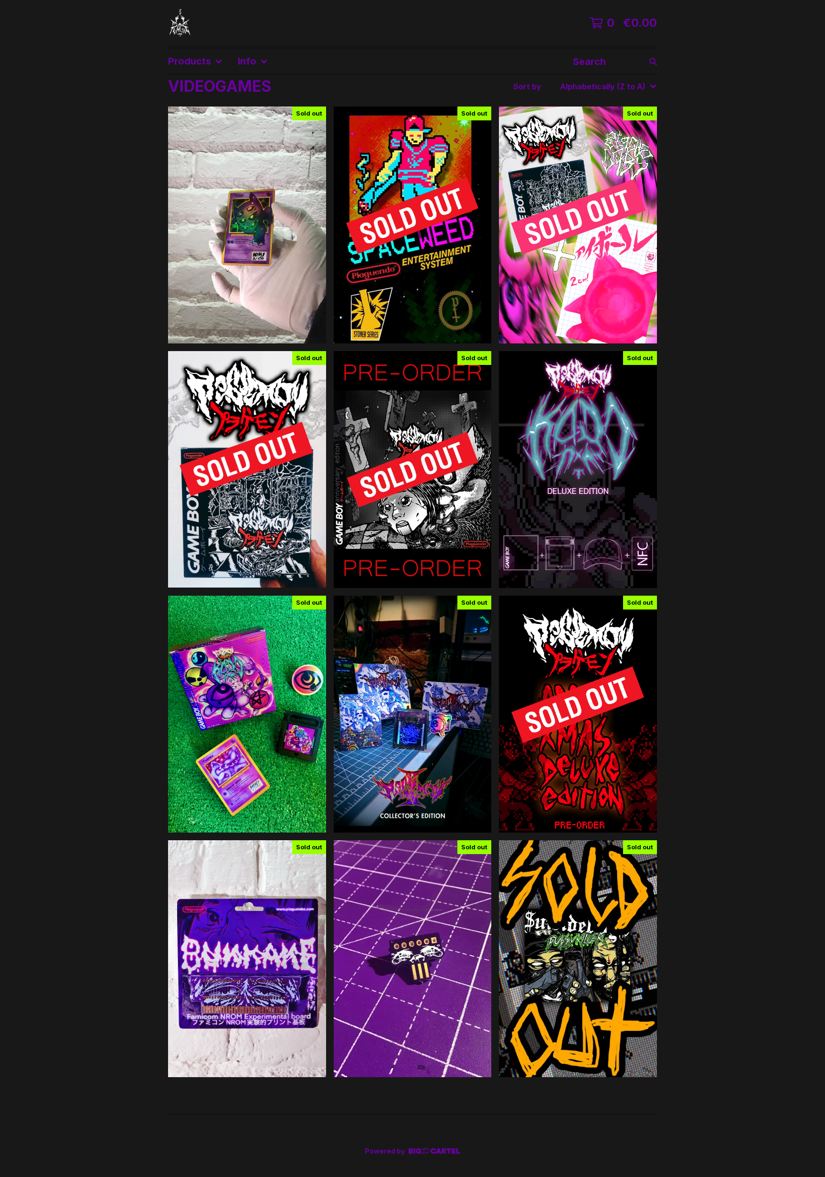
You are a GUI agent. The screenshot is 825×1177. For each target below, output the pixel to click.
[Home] (180, 23)
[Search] (653, 61)
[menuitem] (195, 61)
